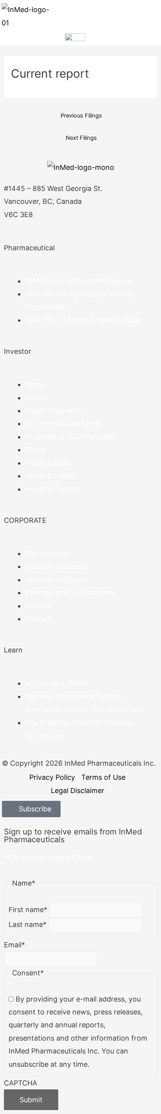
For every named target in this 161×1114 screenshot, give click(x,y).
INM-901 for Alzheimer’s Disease (78, 281)
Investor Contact (53, 489)
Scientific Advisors (55, 580)
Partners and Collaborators (70, 592)
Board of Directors (55, 566)
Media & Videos (50, 476)
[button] (153, 16)
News (34, 384)
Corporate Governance (63, 423)
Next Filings (81, 137)
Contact (38, 619)
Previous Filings (81, 115)
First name (28, 909)
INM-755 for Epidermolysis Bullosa (82, 320)
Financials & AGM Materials (69, 437)
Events (36, 398)
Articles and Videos (57, 683)
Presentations (48, 463)
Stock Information (55, 410)
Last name (28, 924)
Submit (31, 1100)
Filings (35, 450)
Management (47, 553)
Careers (38, 606)
